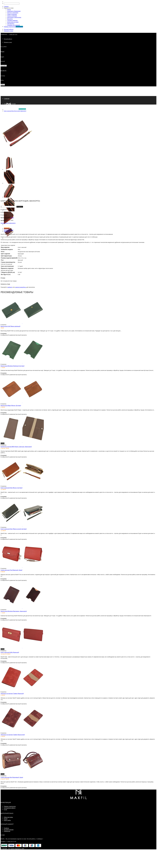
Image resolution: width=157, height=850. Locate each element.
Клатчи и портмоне (12, 12)
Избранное (7, 831)
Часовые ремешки (12, 20)
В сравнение (4, 212)
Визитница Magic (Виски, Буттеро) (11, 405)
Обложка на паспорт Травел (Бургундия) (13, 734)
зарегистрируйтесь (20, 287)
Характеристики (8, 230)
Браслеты (10, 19)
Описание (7, 228)
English (2, 57)
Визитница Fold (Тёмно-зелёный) (10, 326)
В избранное (4, 209)
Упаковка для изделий (13, 25)
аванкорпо (12, 223)
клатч (7, 223)
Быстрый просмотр (21, 335)
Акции (5, 818)
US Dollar (3, 76)
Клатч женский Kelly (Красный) (10, 652)
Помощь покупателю (10, 806)
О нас (5, 809)
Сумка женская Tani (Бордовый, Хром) (12, 777)
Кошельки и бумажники (14, 11)
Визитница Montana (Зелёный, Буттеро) (12, 366)
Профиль (6, 828)
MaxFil (12, 217)
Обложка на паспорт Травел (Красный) (12, 693)
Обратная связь (8, 817)
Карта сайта (7, 820)
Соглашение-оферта (9, 808)
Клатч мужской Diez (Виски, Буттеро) (11, 488)
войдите (10, 287)
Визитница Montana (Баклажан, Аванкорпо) (14, 611)
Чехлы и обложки (12, 16)
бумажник (3, 223)
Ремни (9, 9)
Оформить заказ (8, 31)
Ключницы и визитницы (14, 17)
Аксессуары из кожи (12, 22)
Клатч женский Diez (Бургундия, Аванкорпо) (15, 111)
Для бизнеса (10, 23)
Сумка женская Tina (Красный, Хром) (11, 570)
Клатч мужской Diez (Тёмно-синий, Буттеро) (14, 529)
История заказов (8, 829)
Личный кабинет (8, 29)
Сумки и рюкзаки (12, 14)
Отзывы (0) (7, 231)
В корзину (19, 206)
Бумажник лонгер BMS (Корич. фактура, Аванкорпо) (16, 446)
